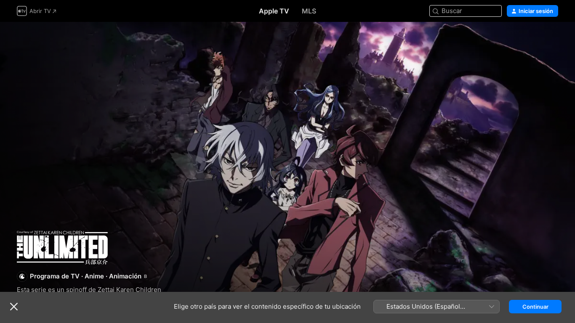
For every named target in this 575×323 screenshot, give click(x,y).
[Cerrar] (14, 306)
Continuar (535, 306)
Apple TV (274, 11)
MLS (309, 11)
